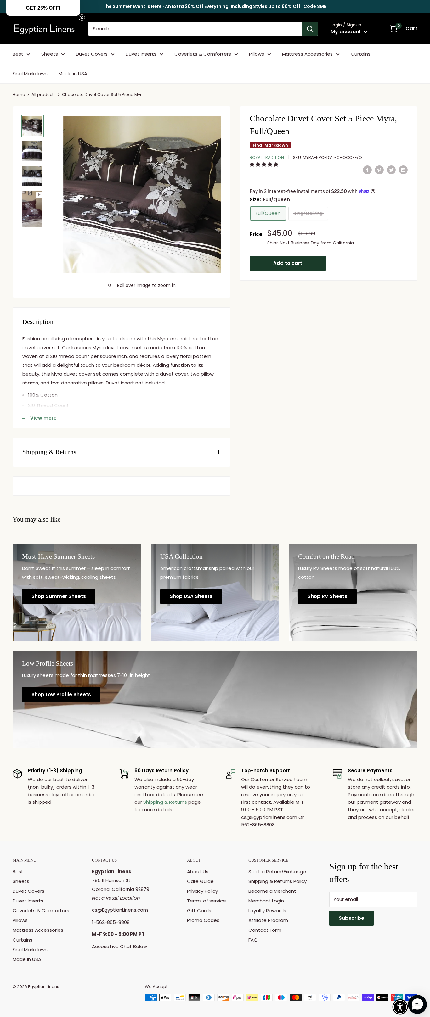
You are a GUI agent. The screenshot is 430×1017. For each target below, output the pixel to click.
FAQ (252, 939)
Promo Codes (203, 920)
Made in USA (73, 73)
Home (19, 95)
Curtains (361, 54)
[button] (265, 164)
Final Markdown (30, 73)
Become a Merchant (272, 891)
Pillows (256, 54)
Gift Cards (199, 910)
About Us (197, 871)
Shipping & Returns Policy (277, 881)
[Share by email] (403, 169)
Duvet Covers (92, 54)
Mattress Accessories (307, 54)
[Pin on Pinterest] (379, 169)
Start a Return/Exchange (277, 871)
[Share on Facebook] (367, 169)
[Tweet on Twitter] (391, 169)
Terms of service (206, 900)
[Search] (310, 29)
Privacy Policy (202, 891)
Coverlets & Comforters (202, 54)
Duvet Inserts (141, 54)
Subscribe (351, 918)
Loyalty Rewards (267, 910)
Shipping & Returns (165, 802)
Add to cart (287, 263)
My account (346, 31)
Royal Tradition (267, 157)
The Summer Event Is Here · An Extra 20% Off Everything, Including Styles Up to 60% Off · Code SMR (215, 6)
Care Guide (200, 881)
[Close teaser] (82, 17)
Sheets (49, 54)
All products (43, 95)
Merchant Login (266, 900)
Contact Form (264, 930)
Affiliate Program (268, 920)
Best (18, 54)
